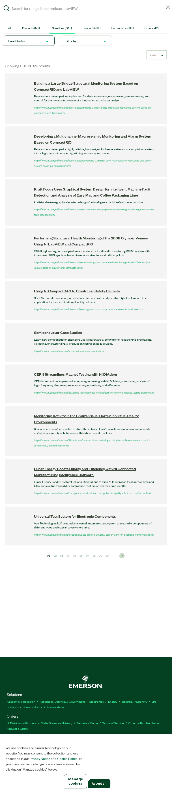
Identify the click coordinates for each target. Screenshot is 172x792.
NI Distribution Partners (21, 723)
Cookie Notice (67, 758)
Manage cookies (75, 781)
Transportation (56, 707)
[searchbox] (86, 8)
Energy (112, 701)
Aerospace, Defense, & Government (62, 701)
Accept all (99, 784)
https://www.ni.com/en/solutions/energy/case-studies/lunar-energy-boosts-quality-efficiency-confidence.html (92, 493)
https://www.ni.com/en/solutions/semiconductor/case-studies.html (69, 351)
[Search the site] (6, 9)
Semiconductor (32, 707)
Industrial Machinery (134, 701)
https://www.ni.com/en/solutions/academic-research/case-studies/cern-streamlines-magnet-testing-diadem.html (94, 392)
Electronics (96, 701)
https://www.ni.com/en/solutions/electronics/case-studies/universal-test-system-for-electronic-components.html (94, 534)
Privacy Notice (40, 758)
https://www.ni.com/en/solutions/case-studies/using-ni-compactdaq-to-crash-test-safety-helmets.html (88, 309)
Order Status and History (56, 723)
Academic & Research (21, 701)
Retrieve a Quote (87, 723)
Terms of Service (113, 723)
